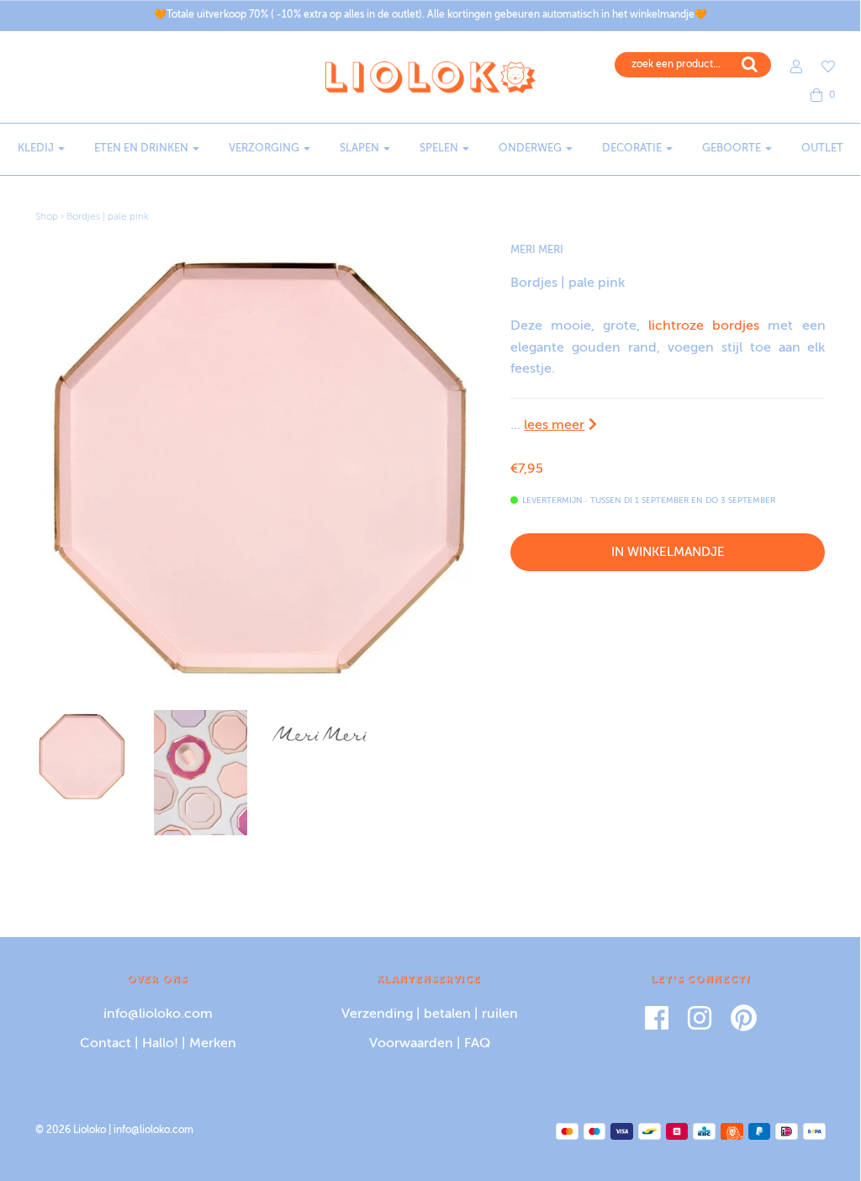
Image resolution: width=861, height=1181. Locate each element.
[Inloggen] (788, 66)
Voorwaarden (411, 1044)
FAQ (477, 1044)
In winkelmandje (668, 552)
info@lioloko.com (158, 1014)
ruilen (500, 1014)
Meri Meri (536, 250)
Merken (212, 1044)
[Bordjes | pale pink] (82, 756)
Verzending (377, 1014)
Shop (46, 217)
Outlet (822, 148)
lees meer (554, 425)
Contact (105, 1044)
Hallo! (160, 1044)
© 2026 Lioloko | (74, 1130)
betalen (447, 1014)
